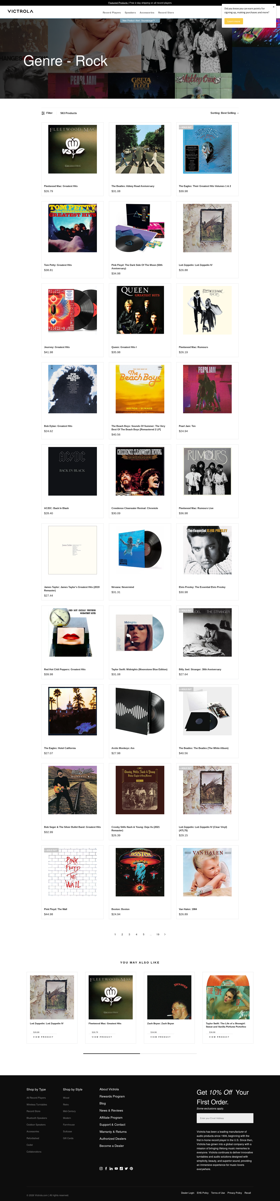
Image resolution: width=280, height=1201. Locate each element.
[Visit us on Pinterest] (131, 1169)
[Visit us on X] (126, 1169)
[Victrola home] (20, 12)
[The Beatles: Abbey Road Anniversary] (140, 149)
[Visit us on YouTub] (116, 1169)
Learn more (233, 21)
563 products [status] (68, 113)
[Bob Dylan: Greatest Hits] (72, 389)
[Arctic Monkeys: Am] (140, 711)
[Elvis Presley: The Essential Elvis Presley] (207, 550)
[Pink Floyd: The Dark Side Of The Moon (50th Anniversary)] (140, 228)
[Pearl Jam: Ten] (207, 389)
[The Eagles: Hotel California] (72, 711)
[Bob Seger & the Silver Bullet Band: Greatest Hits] (72, 790)
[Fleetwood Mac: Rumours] (207, 310)
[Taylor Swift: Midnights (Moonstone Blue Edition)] (140, 632)
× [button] (273, 7)
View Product (43, 1037)
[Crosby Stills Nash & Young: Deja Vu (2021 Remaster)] (140, 790)
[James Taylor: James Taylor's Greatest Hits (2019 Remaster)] (72, 550)
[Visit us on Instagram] (101, 1169)
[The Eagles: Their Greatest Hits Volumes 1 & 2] (207, 149)
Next (140, 1046)
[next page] (165, 934)
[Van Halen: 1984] (207, 872)
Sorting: (223, 113)
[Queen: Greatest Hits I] (140, 310)
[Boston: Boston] (140, 872)
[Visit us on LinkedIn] (111, 1169)
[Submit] (250, 1117)
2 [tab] (168, 1054)
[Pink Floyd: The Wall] (72, 872)
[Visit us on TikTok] (121, 1169)
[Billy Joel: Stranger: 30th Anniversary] (207, 632)
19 (157, 934)
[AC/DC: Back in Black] (72, 471)
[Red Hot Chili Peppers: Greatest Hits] (72, 632)
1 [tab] (111, 1053)
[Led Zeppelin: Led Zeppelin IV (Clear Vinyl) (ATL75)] (207, 790)
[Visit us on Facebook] (106, 1169)
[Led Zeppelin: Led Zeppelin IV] (207, 228)
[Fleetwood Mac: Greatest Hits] (72, 149)
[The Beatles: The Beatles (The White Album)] (207, 711)
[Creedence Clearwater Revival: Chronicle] (140, 471)
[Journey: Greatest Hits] (72, 310)
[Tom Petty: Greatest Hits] (72, 228)
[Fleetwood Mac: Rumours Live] (207, 471)
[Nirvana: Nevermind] (140, 550)
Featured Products (118, 2)
